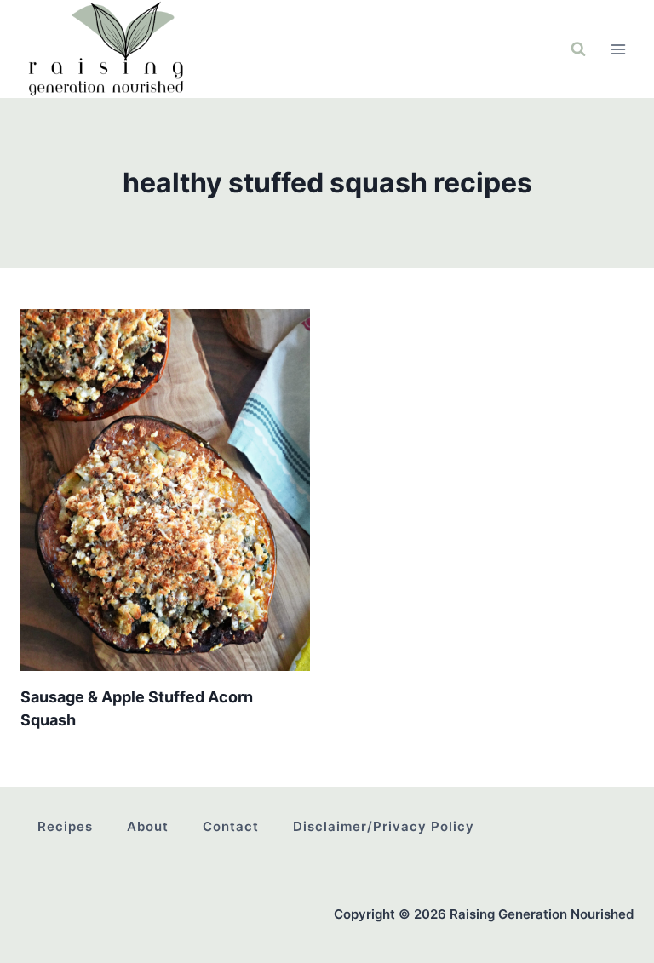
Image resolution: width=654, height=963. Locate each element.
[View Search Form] (578, 49)
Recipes (65, 826)
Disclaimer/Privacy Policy (383, 826)
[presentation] (165, 490)
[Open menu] (618, 49)
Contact (231, 826)
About (148, 826)
